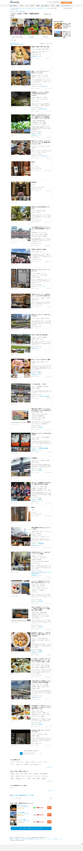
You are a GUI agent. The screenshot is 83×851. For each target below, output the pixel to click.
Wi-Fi (32, 5)
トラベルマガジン (66, 5)
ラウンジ (43, 586)
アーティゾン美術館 (36, 273)
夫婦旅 (44, 417)
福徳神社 (34, 490)
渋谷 (37, 101)
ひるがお (39, 533)
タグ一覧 (49, 790)
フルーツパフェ (35, 275)
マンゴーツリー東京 (43, 275)
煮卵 (33, 641)
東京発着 (34, 688)
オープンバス (47, 531)
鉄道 (33, 617)
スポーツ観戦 (39, 488)
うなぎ (45, 762)
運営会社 (11, 838)
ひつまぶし (34, 337)
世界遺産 (46, 684)
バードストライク (35, 557)
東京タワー (43, 536)
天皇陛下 (44, 778)
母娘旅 (42, 716)
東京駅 (47, 49)
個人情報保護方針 (30, 838)
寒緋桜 (45, 234)
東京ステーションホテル (36, 77)
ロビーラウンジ (46, 77)
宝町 (38, 640)
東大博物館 (44, 236)
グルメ (13, 40)
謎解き (12, 778)
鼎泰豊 (37, 735)
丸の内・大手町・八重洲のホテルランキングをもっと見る (31, 828)
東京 (20, 8)
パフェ (33, 437)
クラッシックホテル (36, 664)
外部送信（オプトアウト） (40, 838)
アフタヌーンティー (40, 75)
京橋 (45, 486)
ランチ (33, 210)
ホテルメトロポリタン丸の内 (37, 734)
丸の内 (41, 234)
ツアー (27, 5)
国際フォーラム (39, 97)
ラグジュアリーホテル (36, 586)
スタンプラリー (30, 776)
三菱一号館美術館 (45, 437)
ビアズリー (38, 437)
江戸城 (28, 778)
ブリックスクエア (35, 234)
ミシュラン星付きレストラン (35, 764)
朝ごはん (28, 762)
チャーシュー (34, 638)
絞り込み (46, 36)
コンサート (37, 776)
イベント (34, 99)
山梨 (47, 686)
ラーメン (34, 386)
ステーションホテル (36, 665)
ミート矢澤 (34, 419)
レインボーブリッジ (36, 536)
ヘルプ (61, 838)
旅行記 (38, 5)
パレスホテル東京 (20, 812)
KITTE (33, 460)
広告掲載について (18, 838)
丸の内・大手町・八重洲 (26, 8)
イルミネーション (35, 486)
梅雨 (38, 688)
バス (48, 536)
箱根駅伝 (34, 488)
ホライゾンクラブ (44, 588)
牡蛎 (37, 439)
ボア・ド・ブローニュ (36, 212)
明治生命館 (44, 337)
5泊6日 (33, 684)
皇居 (33, 251)
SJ (47, 99)
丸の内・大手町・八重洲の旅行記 (18, 11)
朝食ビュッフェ (41, 419)
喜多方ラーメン (45, 638)
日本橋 (47, 460)
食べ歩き (47, 318)
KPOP (45, 97)
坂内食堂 (34, 640)
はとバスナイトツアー (36, 563)
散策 (43, 49)
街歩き (37, 318)
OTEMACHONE (35, 122)
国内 (14, 8)
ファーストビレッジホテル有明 (38, 561)
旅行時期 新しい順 (14, 43)
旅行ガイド (15, 5)
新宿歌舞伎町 (39, 386)
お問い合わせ (55, 838)
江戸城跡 (37, 388)
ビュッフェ (42, 251)
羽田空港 (34, 559)
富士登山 (43, 686)
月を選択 (32, 36)
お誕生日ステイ (42, 590)
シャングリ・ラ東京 (36, 588)
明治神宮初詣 (39, 490)
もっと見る (48, 767)
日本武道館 (46, 386)
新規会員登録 (66, 2)
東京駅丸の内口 (41, 415)
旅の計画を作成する (68, 8)
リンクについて (49, 838)
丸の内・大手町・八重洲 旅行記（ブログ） (38, 8)
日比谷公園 (38, 210)
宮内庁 (38, 778)
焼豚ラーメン (47, 640)
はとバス (42, 531)
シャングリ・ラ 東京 (21, 819)
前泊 (41, 557)
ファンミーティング (41, 99)
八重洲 (42, 361)
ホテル (21, 5)
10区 (45, 488)
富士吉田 (34, 686)
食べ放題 (42, 318)
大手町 (33, 120)
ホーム (11, 8)
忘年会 (48, 298)
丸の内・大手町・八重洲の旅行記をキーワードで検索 (22, 795)
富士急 (38, 686)
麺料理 (26, 764)
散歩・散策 (38, 49)
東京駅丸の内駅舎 (43, 612)
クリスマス (22, 776)
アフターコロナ (45, 776)
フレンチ (44, 232)
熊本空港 (39, 559)
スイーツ (47, 664)
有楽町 (33, 97)
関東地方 (17, 8)
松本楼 (43, 210)
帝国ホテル (43, 298)
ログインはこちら (52, 2)
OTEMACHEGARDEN (40, 120)
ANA (37, 684)
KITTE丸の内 (34, 232)
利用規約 (24, 838)
